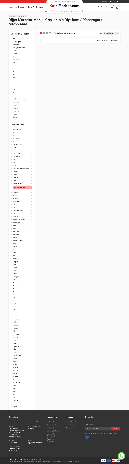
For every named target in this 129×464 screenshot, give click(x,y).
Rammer (15, 81)
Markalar (12, 16)
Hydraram (16, 235)
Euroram (15, 198)
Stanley (15, 114)
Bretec (15, 147)
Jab (14, 96)
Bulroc (15, 159)
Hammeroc (16, 223)
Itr (13, 250)
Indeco (15, 63)
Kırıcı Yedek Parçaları (17, 7)
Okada (15, 105)
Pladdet (15, 313)
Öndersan (16, 307)
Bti (13, 150)
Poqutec (15, 316)
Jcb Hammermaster (19, 99)
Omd (14, 304)
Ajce (14, 132)
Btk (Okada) (16, 156)
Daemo (15, 51)
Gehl (14, 207)
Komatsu (16, 102)
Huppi (14, 229)
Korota (15, 271)
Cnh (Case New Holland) (21, 168)
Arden (15, 135)
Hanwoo (15, 93)
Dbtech (15, 174)
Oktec (14, 298)
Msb (14, 75)
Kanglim (15, 262)
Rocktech (16, 337)
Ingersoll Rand (17, 241)
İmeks (15, 238)
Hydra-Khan (16, 232)
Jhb (14, 256)
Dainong (15, 171)
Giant (14, 213)
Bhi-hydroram (17, 144)
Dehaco (15, 177)
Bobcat (15, 90)
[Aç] (31, 38)
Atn (14, 141)
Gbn (14, 204)
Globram (15, 216)
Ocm (14, 295)
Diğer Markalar (22, 16)
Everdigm (16, 201)
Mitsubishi (16, 289)
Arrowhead (16, 138)
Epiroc (15, 195)
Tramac (15, 117)
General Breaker (18, 210)
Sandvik (15, 108)
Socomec (16, 111)
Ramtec (15, 328)
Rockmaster (17, 334)
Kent (14, 265)
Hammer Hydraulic (19, 220)
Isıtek (14, 244)
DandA (15, 54)
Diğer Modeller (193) (19, 187)
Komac (15, 66)
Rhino (14, 331)
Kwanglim (16, 277)
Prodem (15, 322)
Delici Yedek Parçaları (36, 7)
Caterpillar (16, 45)
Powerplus (16, 319)
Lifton (15, 280)
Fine (14, 57)
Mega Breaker (17, 286)
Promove (16, 325)
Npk (14, 78)
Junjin (14, 259)
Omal (14, 301)
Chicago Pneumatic (19, 48)
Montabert (16, 72)
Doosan (15, 192)
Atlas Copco (17, 42)
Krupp (14, 69)
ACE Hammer (17, 129)
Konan (15, 268)
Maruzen (15, 283)
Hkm (14, 226)
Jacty (14, 253)
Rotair (15, 340)
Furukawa (16, 60)
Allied (14, 87)
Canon (15, 162)
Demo (15, 180)
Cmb (14, 165)
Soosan (15, 84)
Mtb (14, 39)
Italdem (15, 247)
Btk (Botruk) (16, 153)
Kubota (15, 274)
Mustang (15, 292)
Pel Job (15, 310)
